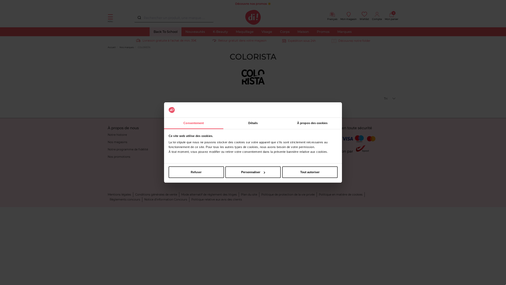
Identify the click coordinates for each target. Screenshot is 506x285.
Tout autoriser (310, 172)
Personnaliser (250, 172)
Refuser (196, 172)
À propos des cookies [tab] (312, 123)
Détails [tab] (253, 123)
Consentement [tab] (193, 123)
